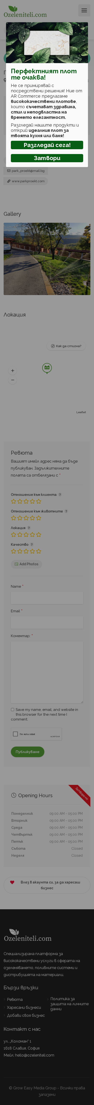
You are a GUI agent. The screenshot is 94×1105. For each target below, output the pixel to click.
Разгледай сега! (47, 144)
